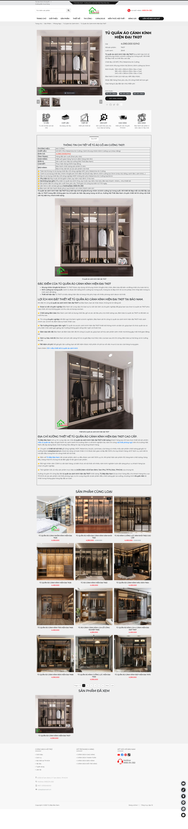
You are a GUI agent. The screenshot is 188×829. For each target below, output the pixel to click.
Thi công (88, 18)
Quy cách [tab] (94, 138)
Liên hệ (38, 770)
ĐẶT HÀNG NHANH (115, 98)
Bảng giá (132, 18)
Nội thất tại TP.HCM (43, 761)
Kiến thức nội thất (116, 18)
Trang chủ (41, 18)
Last (112, 685)
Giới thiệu (53, 18)
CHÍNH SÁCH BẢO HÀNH (85, 761)
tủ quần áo (45, 442)
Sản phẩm (65, 18)
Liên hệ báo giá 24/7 (151, 18)
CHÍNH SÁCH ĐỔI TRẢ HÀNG (87, 764)
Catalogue (100, 18)
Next (107, 685)
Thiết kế (76, 18)
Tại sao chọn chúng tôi (42, 1)
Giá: (106, 44)
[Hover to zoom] (69, 62)
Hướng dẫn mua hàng (42, 4)
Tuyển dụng (40, 767)
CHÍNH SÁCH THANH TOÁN (86, 757)
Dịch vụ (39, 757)
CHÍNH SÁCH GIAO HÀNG (86, 754)
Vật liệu (38, 764)
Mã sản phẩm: (110, 47)
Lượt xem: (109, 50)
